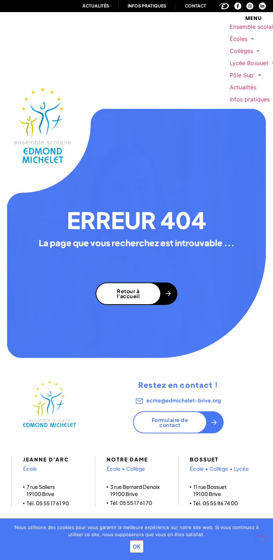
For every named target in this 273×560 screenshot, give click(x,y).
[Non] (262, 539)
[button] (242, 39)
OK (137, 546)
